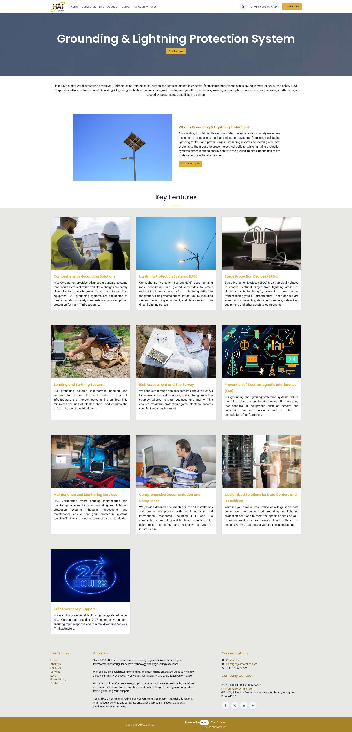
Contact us (176, 51)
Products (55, 667)
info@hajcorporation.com (239, 688)
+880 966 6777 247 (266, 6)
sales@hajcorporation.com (241, 664)
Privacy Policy (58, 679)
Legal (53, 675)
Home (53, 660)
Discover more (190, 163)
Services (55, 671)
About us (55, 664)
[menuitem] (74, 6)
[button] (242, 6)
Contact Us (292, 6)
